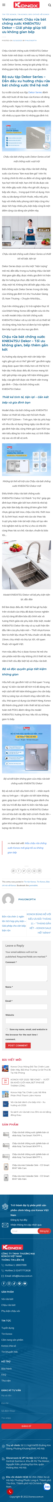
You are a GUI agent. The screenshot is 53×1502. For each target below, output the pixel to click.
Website (9, 1015)
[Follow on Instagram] (9, 1283)
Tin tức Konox (9, 14)
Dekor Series (35, 92)
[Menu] (4, 4)
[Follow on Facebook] (3, 1283)
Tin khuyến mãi (9, 1351)
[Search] (49, 5)
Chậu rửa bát (8, 1305)
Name (9, 987)
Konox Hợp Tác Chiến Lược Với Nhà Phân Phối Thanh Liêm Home (28, 1094)
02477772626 (23, 1270)
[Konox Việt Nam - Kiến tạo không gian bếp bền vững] (26, 4)
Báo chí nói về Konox (39, 14)
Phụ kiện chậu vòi (10, 1311)
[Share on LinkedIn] (39, 871)
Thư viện (6, 1380)
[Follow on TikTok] (14, 1283)
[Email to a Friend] (29, 871)
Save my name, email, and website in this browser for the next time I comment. (26, 1034)
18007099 (21, 1265)
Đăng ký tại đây (19, 1219)
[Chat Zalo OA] (47, 1487)
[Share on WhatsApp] (13, 871)
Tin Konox (22, 14)
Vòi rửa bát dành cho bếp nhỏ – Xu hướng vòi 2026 (28, 1104)
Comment (11, 962)
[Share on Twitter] (23, 871)
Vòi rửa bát (7, 1299)
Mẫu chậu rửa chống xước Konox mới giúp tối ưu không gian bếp (26, 848)
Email (9, 1001)
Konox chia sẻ (8, 1345)
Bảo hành (6, 1368)
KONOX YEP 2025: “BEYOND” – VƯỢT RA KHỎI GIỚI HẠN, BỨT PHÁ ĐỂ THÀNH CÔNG (30, 1082)
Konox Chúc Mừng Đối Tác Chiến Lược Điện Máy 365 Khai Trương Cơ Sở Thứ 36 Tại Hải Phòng (31, 1069)
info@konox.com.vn (22, 1275)
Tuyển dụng (7, 1327)
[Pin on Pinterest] (34, 871)
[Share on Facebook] (18, 871)
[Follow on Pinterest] (19, 1283)
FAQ (3, 1374)
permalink (33, 885)
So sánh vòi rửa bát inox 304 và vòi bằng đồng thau (31, 1113)
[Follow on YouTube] (24, 1283)
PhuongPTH (31, 40)
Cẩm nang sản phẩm (12, 1339)
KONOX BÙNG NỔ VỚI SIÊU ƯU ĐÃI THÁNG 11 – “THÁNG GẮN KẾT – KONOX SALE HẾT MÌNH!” (39, 923)
